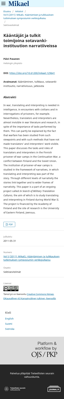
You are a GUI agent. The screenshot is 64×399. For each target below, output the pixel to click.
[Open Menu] (3, 3)
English (9, 318)
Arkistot (19, 11)
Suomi (8, 323)
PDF (10, 224)
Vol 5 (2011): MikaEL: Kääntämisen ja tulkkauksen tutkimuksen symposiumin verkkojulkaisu (28, 16)
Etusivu (7, 11)
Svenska (9, 328)
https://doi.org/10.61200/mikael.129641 (32, 73)
